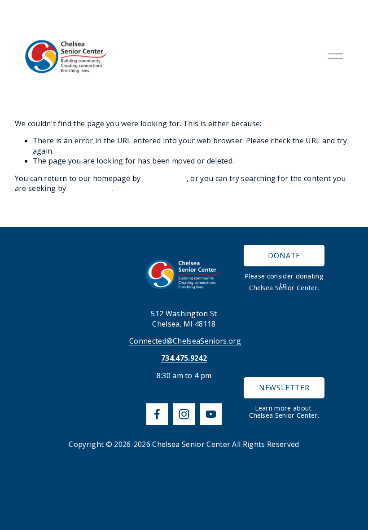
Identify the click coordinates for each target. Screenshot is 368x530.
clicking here (165, 178)
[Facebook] (157, 414)
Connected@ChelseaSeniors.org (185, 341)
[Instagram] (184, 414)
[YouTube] (211, 414)
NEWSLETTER (284, 388)
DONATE (284, 256)
